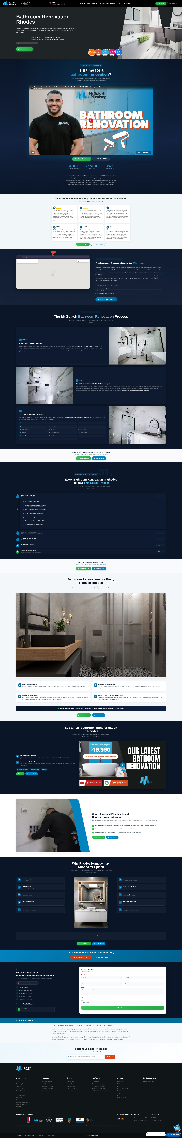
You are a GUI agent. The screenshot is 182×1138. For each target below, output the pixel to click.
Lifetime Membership (122, 1088)
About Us (94, 3)
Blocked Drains (70, 1082)
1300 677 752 (161, 3)
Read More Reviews (99, 244)
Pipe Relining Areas (21, 1095)
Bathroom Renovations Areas (23, 1093)
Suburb (83, 981)
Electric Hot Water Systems (99, 1084)
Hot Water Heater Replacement (100, 1091)
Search (111, 1057)
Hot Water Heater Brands (98, 1086)
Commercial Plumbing (47, 1086)
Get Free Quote (100, 458)
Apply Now (19, 1107)
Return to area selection (26, 1020)
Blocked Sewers (71, 1086)
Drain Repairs (70, 1091)
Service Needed (127, 981)
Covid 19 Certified (121, 1097)
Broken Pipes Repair (47, 1082)
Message (83, 987)
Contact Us (127, 3)
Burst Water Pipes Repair (48, 1084)
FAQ (118, 1086)
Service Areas (110, 3)
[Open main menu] (180, 3)
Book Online (172, 3)
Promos (119, 1091)
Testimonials (19, 1097)
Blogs (118, 1093)
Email (125, 974)
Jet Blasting (44, 1091)
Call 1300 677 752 (102, 159)
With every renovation (127, 903)
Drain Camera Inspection (73, 1088)
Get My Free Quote (123, 1008)
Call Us (21, 773)
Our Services (19, 1088)
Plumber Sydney (85, 3)
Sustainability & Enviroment (23, 1102)
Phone (83, 1000)
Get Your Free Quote (83, 159)
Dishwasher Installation (47, 1088)
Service (102, 3)
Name (83, 974)
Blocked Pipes (70, 1084)
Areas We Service (20, 1091)
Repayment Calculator (22, 1104)
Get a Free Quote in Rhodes (107, 299)
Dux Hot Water (95, 1082)
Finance (119, 1095)
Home (17, 1082)
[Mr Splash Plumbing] (9, 3)
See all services (45, 1093)
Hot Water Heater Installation (99, 1088)
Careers (119, 3)
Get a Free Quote (83, 244)
